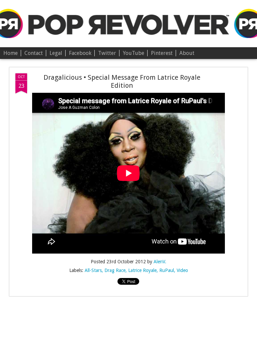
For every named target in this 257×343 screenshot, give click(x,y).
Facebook (80, 53)
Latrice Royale (142, 270)
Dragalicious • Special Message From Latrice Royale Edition (122, 81)
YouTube (133, 53)
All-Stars (93, 270)
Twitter (107, 53)
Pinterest (162, 53)
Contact (33, 53)
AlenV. (160, 261)
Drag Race (114, 270)
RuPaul (166, 270)
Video (182, 270)
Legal (56, 53)
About (186, 53)
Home (10, 53)
